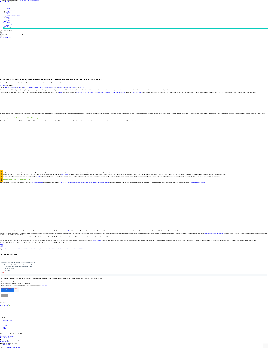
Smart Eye (70, 89)
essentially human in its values (198, 182)
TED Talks (81, 87)
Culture (19, 87)
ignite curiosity (64, 174)
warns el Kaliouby (67, 230)
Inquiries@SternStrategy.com (7, 336)
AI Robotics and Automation (10, 87)
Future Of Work (52, 87)
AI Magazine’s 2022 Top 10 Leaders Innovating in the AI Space (112, 92)
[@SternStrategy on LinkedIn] (0, 1)
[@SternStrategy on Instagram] (8, 1)
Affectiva (61, 92)
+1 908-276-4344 (22, 0)
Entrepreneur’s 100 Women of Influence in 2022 (86, 92)
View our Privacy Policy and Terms (12, 347)
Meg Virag (2, 85)
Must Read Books (62, 87)
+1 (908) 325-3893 (5, 344)
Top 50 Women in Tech (137, 92)
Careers (4, 328)
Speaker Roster (5, 37)
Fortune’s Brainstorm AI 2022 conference (213, 233)
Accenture (8, 120)
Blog (4, 327)
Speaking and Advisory (72, 87)
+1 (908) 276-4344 (5, 335)
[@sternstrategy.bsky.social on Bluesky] (11, 1)
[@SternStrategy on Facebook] (6, 305)
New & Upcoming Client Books (13, 15)
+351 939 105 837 (5, 341)
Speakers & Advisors (7, 320)
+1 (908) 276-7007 (5, 337)
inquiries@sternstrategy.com (33, 0)
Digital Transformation (28, 87)
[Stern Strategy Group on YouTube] (5, 1)
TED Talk (38, 176)
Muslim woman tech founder (36, 182)
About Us (5, 325)
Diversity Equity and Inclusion (41, 87)
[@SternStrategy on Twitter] (3, 1)
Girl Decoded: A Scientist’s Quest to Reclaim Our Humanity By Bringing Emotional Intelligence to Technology (84, 182)
